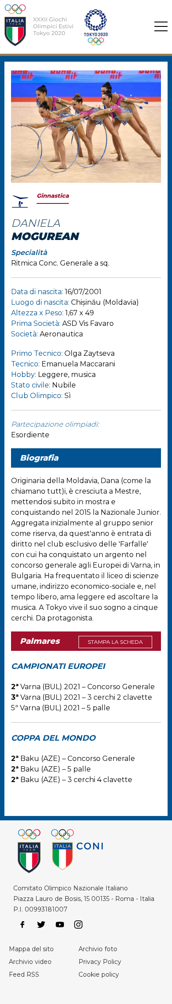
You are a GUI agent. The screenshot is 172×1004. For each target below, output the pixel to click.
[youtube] (60, 924)
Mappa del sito (31, 949)
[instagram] (78, 924)
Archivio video (30, 962)
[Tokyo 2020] (72, 26)
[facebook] (22, 924)
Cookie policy (99, 974)
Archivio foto (98, 949)
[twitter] (41, 924)
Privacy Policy (100, 962)
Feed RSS (24, 974)
